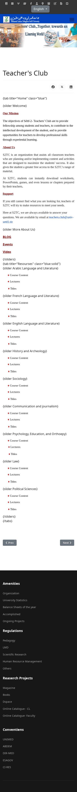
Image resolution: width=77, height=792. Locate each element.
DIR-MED (8, 753)
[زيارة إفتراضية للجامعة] (18, 3)
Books (6, 694)
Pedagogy (9, 640)
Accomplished (11, 614)
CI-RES (7, 767)
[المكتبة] (61, 3)
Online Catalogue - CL (16, 708)
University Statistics (15, 600)
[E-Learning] (55, 3)
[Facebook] (31, 3)
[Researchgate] (12, 3)
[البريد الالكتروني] (67, 3)
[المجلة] (6, 3)
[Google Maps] (43, 3)
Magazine (9, 688)
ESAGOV (8, 760)
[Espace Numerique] (37, 3)
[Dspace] (48, 3)
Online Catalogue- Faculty (19, 715)
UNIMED (8, 739)
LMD (5, 647)
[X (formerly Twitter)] (62, 87)
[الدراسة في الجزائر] (25, 3)
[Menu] (72, 19)
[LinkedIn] (71, 87)
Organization (11, 593)
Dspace (7, 701)
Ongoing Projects (13, 621)
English (39, 9)
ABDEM (7, 746)
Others (7, 668)
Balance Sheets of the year (19, 607)
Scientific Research (14, 654)
